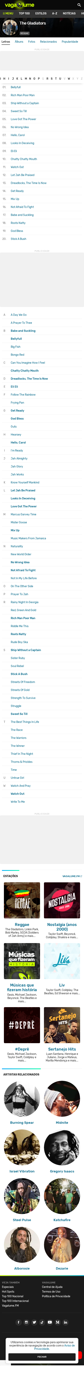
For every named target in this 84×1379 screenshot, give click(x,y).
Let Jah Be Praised (22, 175)
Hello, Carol (18, 135)
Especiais (8, 1287)
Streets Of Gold (20, 690)
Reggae (25, 33)
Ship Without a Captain (25, 103)
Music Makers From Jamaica (28, 538)
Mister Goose (19, 522)
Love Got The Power (23, 119)
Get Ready (17, 191)
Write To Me (18, 801)
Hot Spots (8, 1291)
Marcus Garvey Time (23, 514)
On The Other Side (22, 586)
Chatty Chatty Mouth (24, 159)
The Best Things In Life (25, 722)
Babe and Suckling (22, 215)
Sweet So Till (19, 111)
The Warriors (18, 738)
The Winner (18, 746)
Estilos (40, 13)
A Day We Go (19, 315)
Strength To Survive (23, 698)
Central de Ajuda (52, 1287)
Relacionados (48, 41)
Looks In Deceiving (22, 143)
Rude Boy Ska (19, 642)
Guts (14, 426)
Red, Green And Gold (23, 610)
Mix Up (15, 199)
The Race (17, 730)
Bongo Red (17, 354)
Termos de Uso (51, 1291)
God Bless (17, 231)
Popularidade (70, 41)
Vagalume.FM (71, 876)
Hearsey (16, 434)
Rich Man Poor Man (23, 95)
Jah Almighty (19, 458)
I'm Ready (17, 450)
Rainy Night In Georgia (24, 602)
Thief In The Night (22, 754)
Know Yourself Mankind (25, 482)
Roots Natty (18, 223)
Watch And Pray (21, 786)
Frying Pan (17, 402)
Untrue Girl (17, 778)
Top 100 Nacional (12, 1296)
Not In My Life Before (24, 578)
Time (14, 770)
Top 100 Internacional (15, 1301)
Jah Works (17, 474)
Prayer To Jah (19, 594)
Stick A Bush (18, 239)
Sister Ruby (18, 658)
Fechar (42, 1357)
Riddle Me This (20, 626)
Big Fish (16, 346)
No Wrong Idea (20, 127)
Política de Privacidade (56, 1296)
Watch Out (17, 167)
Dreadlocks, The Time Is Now (28, 183)
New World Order (21, 554)
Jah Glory (17, 466)
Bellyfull (16, 87)
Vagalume (19, 5)
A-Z (54, 13)
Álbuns (19, 41)
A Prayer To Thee (21, 323)
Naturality (17, 546)
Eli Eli (14, 151)
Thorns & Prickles (21, 762)
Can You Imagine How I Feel (28, 362)
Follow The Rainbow (23, 394)
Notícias (69, 13)
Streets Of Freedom (23, 682)
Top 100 (24, 13)
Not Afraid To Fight (22, 207)
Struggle (16, 706)
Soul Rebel (17, 666)
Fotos (31, 41)
